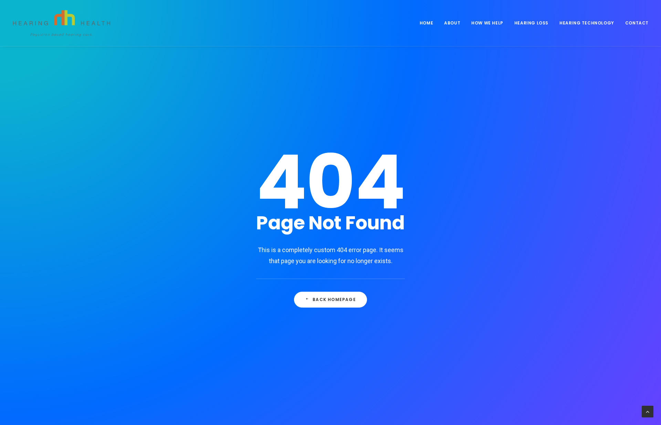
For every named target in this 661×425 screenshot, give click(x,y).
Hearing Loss (531, 23)
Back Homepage (334, 299)
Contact (637, 23)
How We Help (487, 23)
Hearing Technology (586, 23)
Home (426, 23)
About (452, 23)
